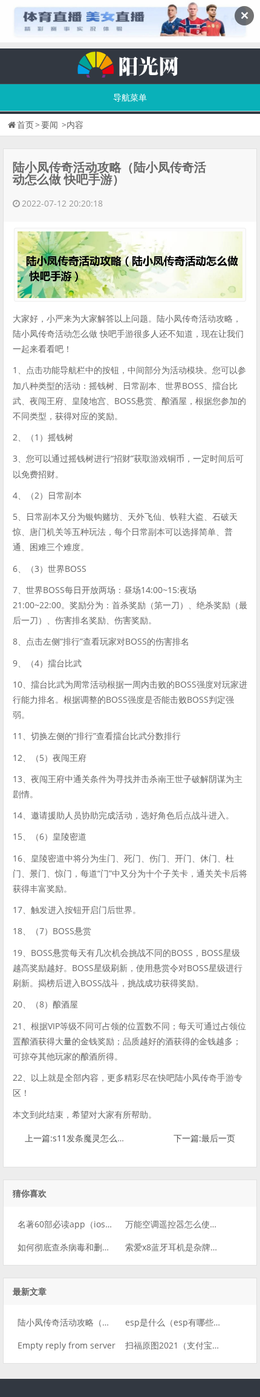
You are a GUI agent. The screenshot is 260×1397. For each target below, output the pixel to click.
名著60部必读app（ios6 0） (72, 1224)
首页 (25, 124)
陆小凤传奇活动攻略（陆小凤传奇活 (85, 1322)
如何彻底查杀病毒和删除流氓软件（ (85, 1247)
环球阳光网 (130, 63)
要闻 (49, 124)
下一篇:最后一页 (204, 1138)
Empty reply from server (66, 1345)
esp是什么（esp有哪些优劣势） (186, 1322)
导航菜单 (130, 97)
